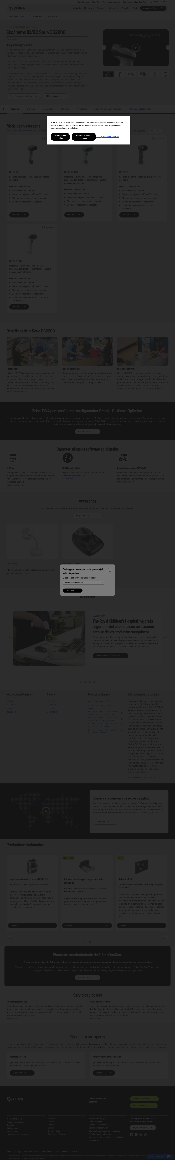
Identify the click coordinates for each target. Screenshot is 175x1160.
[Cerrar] (126, 119)
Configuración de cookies (107, 137)
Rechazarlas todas (60, 136)
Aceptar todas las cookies (83, 136)
